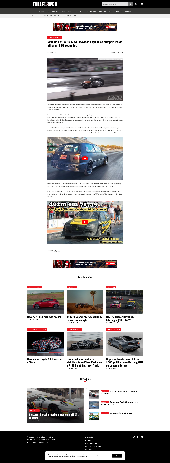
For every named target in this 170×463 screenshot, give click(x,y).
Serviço (102, 11)
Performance (34, 16)
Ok (117, 455)
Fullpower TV (115, 11)
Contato (88, 449)
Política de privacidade (95, 446)
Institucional (91, 443)
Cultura (55, 11)
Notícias (79, 11)
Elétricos (66, 11)
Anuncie (89, 437)
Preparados (91, 11)
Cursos (128, 11)
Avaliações (44, 11)
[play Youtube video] (85, 158)
